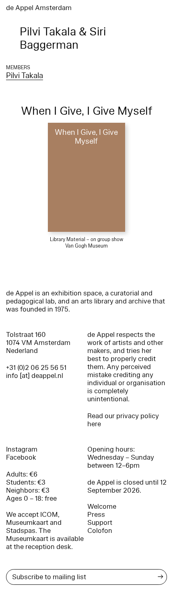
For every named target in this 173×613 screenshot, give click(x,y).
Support (99, 522)
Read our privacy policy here (123, 420)
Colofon (99, 530)
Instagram (21, 449)
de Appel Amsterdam (39, 7)
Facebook (21, 457)
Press (96, 514)
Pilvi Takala (24, 75)
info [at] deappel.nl (34, 375)
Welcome (101, 506)
